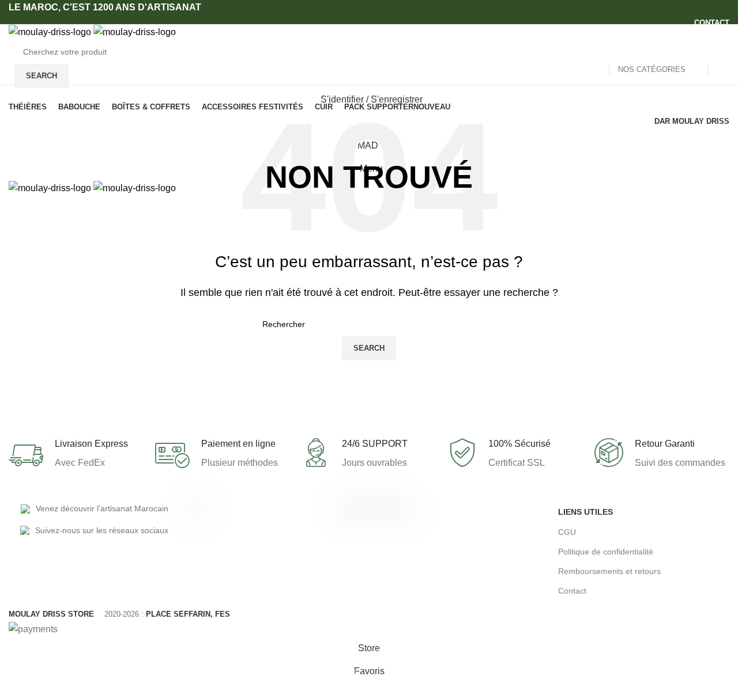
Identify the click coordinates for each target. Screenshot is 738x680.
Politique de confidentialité (605, 551)
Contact (572, 590)
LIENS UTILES (585, 511)
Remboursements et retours (609, 571)
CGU (567, 532)
